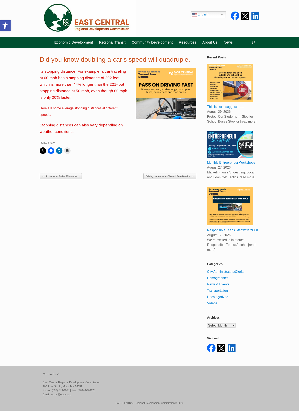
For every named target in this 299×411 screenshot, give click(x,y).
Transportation (217, 290)
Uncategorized (217, 297)
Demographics (217, 278)
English (202, 14)
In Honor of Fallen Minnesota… (61, 176)
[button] (5, 25)
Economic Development (73, 42)
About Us (209, 42)
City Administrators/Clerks (225, 271)
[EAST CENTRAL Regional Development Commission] (88, 18)
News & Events (218, 284)
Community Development (152, 42)
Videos (212, 303)
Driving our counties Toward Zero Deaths (170, 176)
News (228, 42)
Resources (187, 42)
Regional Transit (112, 42)
